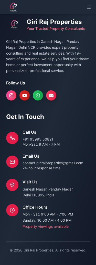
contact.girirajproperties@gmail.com (53, 163)
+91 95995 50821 (38, 139)
